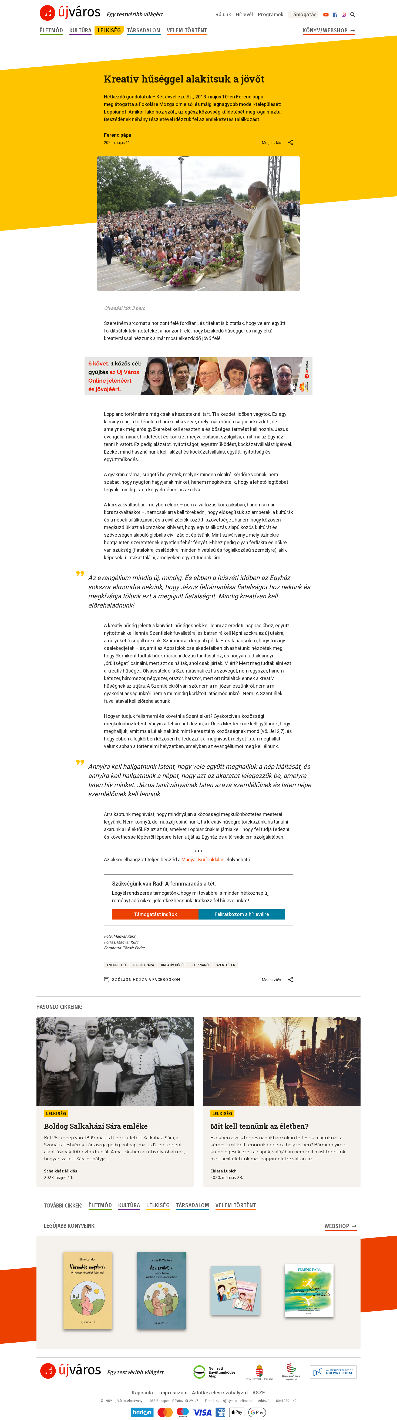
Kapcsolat (143, 1392)
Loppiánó (201, 965)
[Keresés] (352, 15)
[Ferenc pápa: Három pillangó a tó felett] (309, 1291)
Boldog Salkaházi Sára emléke (96, 1126)
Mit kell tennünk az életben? (259, 1126)
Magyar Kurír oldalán (202, 859)
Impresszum (173, 1392)
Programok (271, 14)
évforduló (116, 965)
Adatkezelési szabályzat (220, 1392)
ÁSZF (259, 1392)
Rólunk (223, 14)
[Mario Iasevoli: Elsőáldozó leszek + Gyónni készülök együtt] (235, 1290)
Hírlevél (244, 14)
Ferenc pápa (143, 965)
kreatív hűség (173, 965)
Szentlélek (225, 965)
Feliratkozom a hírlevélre (242, 914)
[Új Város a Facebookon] (335, 15)
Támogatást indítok (155, 914)
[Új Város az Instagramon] (344, 15)
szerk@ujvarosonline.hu (234, 1401)
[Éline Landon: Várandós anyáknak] (87, 1290)
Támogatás (303, 14)
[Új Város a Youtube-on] (326, 15)
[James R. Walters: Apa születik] (161, 1290)
